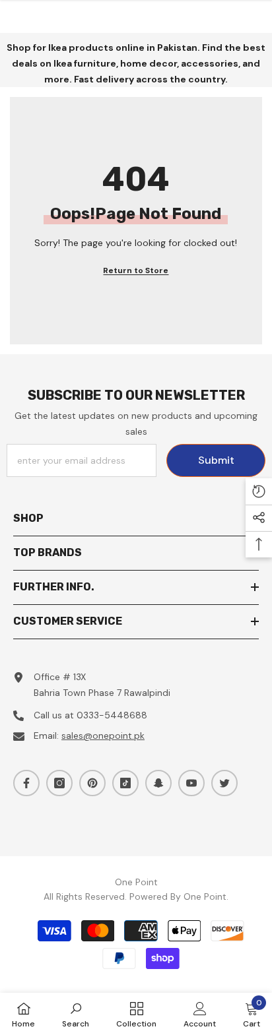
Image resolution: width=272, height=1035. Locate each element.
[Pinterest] (92, 783)
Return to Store (135, 270)
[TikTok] (125, 783)
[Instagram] (59, 783)
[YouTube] (191, 783)
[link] (75, 1013)
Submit (216, 460)
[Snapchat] (158, 783)
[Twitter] (224, 783)
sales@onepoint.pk (103, 735)
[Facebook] (26, 783)
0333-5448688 (112, 715)
